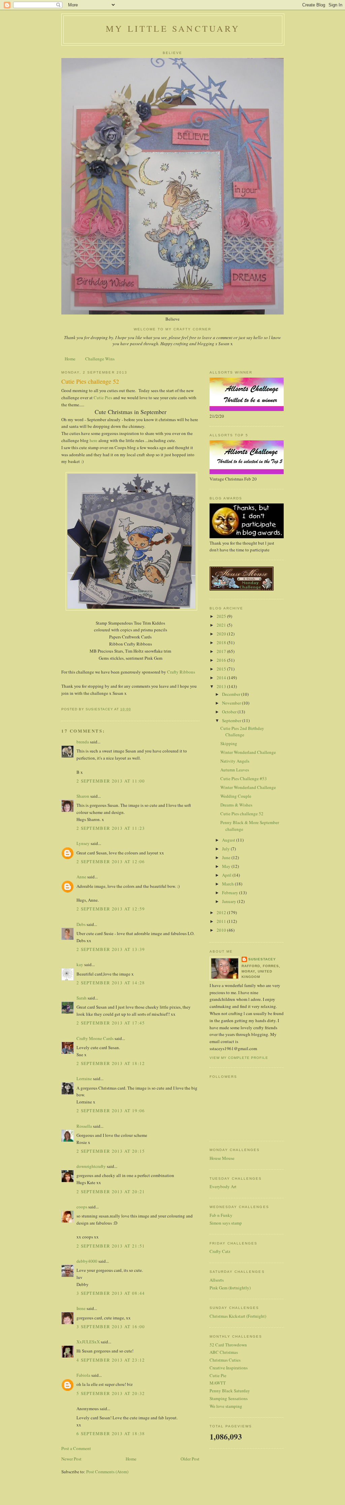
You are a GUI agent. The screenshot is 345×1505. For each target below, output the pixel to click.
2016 (222, 660)
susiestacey (262, 959)
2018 (222, 642)
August (229, 840)
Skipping (228, 743)
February (230, 893)
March (228, 884)
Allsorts (217, 1280)
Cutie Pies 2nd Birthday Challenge (242, 731)
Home (70, 359)
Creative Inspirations (229, 1368)
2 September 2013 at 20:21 (110, 1191)
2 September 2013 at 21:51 (110, 1246)
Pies (109, 397)
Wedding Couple (235, 796)
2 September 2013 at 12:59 (110, 909)
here (93, 440)
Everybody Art (223, 1186)
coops (81, 1207)
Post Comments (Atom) (107, 1472)
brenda (82, 742)
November (232, 703)
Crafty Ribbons (181, 672)
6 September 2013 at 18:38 (110, 1433)
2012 (222, 912)
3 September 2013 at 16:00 (110, 1326)
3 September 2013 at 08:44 (110, 1293)
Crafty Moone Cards (95, 1038)
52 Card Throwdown (228, 1345)
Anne (81, 877)
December (231, 694)
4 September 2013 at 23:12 (110, 1360)
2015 (222, 669)
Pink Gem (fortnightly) (230, 1288)
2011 (222, 921)
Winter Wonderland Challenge (248, 752)
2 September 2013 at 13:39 (110, 949)
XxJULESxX (88, 1342)
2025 (222, 616)
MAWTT (218, 1383)
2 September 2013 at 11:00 (110, 781)
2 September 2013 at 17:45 (110, 1023)
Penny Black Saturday (230, 1391)
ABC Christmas (224, 1352)
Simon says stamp (226, 1223)
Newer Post (71, 1459)
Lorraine (84, 1078)
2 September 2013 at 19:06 (110, 1110)
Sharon (82, 796)
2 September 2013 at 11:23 (110, 828)
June (226, 857)
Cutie (99, 397)
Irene (81, 1308)
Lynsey (83, 843)
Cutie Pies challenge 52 (241, 814)
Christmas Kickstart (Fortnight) (238, 1316)
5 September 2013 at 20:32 (110, 1393)
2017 (222, 651)
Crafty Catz (220, 1251)
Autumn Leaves (234, 770)
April (227, 875)
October (230, 712)
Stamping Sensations (229, 1398)
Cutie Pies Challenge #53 (243, 778)
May (226, 866)
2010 (222, 930)
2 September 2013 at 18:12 (110, 1063)
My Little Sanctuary (173, 28)
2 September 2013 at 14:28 (110, 983)
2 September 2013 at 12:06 (110, 861)
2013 (222, 686)
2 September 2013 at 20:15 (110, 1151)
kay (79, 964)
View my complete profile (239, 1058)
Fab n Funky (221, 1215)
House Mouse (222, 1158)
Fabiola (83, 1375)
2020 (222, 634)
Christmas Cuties (225, 1360)
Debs (81, 924)
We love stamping (226, 1406)
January (229, 901)
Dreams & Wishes (236, 805)
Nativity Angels (234, 761)
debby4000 (86, 1261)
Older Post (190, 1459)
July (226, 849)
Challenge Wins (100, 359)
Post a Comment (76, 1448)
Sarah (81, 998)
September (232, 720)
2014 (222, 678)
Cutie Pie (218, 1375)
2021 (222, 625)
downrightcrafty (91, 1166)
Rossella (84, 1126)
